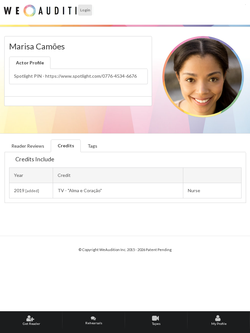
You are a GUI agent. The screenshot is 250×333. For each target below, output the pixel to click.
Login (85, 9)
